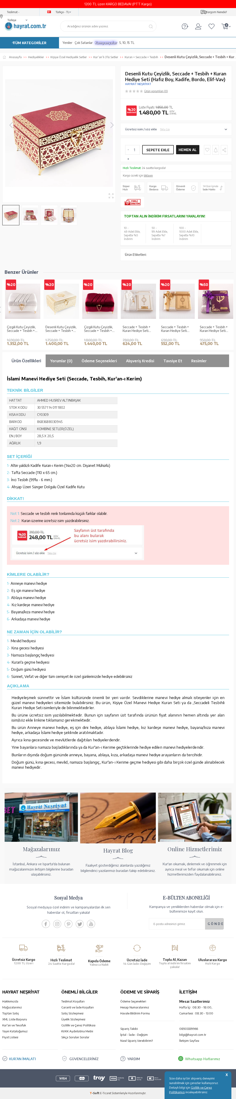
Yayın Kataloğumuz (15, 1031)
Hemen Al (188, 150)
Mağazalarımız (12, 1007)
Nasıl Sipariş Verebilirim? (136, 1040)
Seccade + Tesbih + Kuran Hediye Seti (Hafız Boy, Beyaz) (136, 329)
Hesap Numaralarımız (134, 1007)
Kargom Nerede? (216, 12)
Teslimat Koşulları (73, 1001)
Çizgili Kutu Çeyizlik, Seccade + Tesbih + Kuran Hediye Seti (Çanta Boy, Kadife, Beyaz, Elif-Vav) (21, 329)
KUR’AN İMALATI (22, 1059)
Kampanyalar (106, 43)
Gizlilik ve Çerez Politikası (78, 1025)
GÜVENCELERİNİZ (84, 1059)
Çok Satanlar (84, 43)
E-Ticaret (105, 1093)
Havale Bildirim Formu (135, 1013)
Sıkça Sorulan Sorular (75, 1037)
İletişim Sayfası (189, 1040)
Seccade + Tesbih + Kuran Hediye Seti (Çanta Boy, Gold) (175, 329)
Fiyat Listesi (10, 1037)
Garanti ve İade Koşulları (77, 1007)
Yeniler (67, 43)
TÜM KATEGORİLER (29, 43)
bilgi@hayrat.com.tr (192, 1034)
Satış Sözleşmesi (72, 1013)
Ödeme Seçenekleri (133, 1001)
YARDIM (133, 1059)
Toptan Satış (10, 1013)
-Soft (95, 1093)
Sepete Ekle (157, 150)
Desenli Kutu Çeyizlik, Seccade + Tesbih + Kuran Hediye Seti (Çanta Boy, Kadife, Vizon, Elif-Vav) (61, 329)
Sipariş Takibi (129, 1028)
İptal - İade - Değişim (134, 1034)
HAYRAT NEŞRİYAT (138, 84)
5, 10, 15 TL (126, 43)
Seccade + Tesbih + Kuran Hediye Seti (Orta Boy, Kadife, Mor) (214, 329)
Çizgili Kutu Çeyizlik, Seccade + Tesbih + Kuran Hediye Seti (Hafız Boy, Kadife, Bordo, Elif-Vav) (98, 329)
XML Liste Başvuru (14, 1019)
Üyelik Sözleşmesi (73, 1019)
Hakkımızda (10, 1001)
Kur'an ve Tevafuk (14, 1025)
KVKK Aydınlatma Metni (77, 1031)
